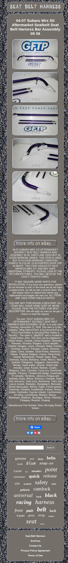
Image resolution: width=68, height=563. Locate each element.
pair (29, 510)
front (19, 510)
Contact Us (35, 545)
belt (41, 509)
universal (23, 495)
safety (41, 482)
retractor (19, 477)
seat (31, 521)
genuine (20, 458)
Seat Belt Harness (35, 536)
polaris (25, 490)
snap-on (46, 464)
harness (44, 502)
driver (42, 524)
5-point (17, 471)
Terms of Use (35, 555)
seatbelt (27, 483)
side (17, 483)
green (31, 515)
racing (24, 502)
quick (34, 476)
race (53, 483)
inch (32, 459)
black (51, 495)
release (50, 476)
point (51, 469)
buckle (20, 464)
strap (41, 515)
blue (31, 463)
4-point (20, 515)
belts (51, 458)
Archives (35, 541)
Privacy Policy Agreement (35, 550)
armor (51, 516)
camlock (41, 489)
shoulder (37, 471)
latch (38, 496)
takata (40, 459)
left (26, 472)
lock (53, 511)
